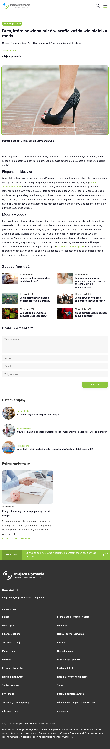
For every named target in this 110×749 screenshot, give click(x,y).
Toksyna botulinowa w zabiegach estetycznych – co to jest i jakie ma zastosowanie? (90, 282)
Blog (4, 597)
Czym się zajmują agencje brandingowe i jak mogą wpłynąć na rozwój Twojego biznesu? (62, 432)
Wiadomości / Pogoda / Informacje (76, 702)
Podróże (6, 659)
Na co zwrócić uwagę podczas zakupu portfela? (91, 314)
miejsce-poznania (11, 56)
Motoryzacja (8, 651)
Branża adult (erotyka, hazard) (73, 616)
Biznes (5, 616)
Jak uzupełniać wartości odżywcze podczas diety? (33, 314)
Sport (60, 685)
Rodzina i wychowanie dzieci (72, 676)
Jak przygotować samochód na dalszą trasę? (35, 279)
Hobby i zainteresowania (70, 634)
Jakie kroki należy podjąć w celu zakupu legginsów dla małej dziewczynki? (55, 449)
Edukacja (62, 625)
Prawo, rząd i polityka (69, 659)
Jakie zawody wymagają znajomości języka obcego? (90, 299)
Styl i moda (8, 694)
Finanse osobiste (11, 634)
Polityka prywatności (20, 597)
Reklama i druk (65, 668)
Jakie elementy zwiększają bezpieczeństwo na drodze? (35, 299)
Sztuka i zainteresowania (71, 694)
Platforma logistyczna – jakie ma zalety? (38, 414)
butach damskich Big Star (70, 246)
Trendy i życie (9, 50)
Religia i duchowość (13, 676)
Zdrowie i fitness (11, 711)
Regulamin (39, 597)
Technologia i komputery (15, 702)
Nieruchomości (65, 651)
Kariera (61, 642)
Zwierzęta (62, 711)
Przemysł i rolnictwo (13, 668)
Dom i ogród (8, 625)
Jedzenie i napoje (11, 642)
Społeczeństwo (10, 685)
